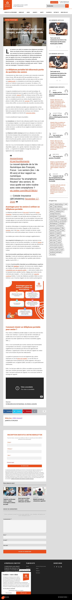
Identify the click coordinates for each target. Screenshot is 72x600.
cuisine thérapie (54, 221)
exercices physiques (55, 228)
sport (57, 249)
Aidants (38, 570)
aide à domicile (58, 206)
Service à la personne (41, 566)
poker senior (53, 240)
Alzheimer (52, 209)
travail (61, 249)
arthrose (52, 211)
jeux (18, 230)
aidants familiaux (59, 204)
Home (27, 566)
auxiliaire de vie (59, 211)
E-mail (5, 540)
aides (51, 206)
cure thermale (62, 221)
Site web (5, 545)
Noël (58, 235)
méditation (52, 235)
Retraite (38, 572)
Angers (58, 209)
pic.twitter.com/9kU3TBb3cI (23, 190)
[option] (9, 496)
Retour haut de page (62, 597)
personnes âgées (30, 113)
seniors (59, 242)
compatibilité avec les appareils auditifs (16, 270)
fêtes (63, 228)
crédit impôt (63, 218)
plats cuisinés (53, 237)
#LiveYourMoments (19, 161)
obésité (63, 235)
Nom (4, 535)
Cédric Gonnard (17, 418)
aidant (51, 204)
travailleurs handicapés (55, 252)
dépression (52, 225)
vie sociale (52, 254)
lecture (39, 242)
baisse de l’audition (22, 358)
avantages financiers (55, 213)
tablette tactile (11, 81)
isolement (52, 230)
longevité (58, 233)
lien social (25, 212)
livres (63, 230)
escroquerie (60, 225)
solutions (52, 249)
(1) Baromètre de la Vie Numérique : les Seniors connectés (21, 404)
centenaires (62, 216)
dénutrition (62, 223)
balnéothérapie (53, 216)
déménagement (54, 223)
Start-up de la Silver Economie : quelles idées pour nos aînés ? (24, 500)
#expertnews (16, 158)
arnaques (64, 209)
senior (59, 240)
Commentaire (7, 519)
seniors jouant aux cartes (56, 245)
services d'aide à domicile (56, 247)
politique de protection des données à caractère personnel (22, 478)
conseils (57, 218)
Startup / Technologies (11, 19)
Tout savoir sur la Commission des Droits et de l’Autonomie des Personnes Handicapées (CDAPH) (58, 40)
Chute (51, 218)
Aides (37, 568)
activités (27, 101)
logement (52, 233)
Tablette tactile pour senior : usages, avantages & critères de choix (9, 501)
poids (59, 237)
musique (8, 230)
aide (66, 204)
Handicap (52, 35)
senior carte (53, 242)
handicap (16, 266)
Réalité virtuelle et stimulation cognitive (39, 500)
